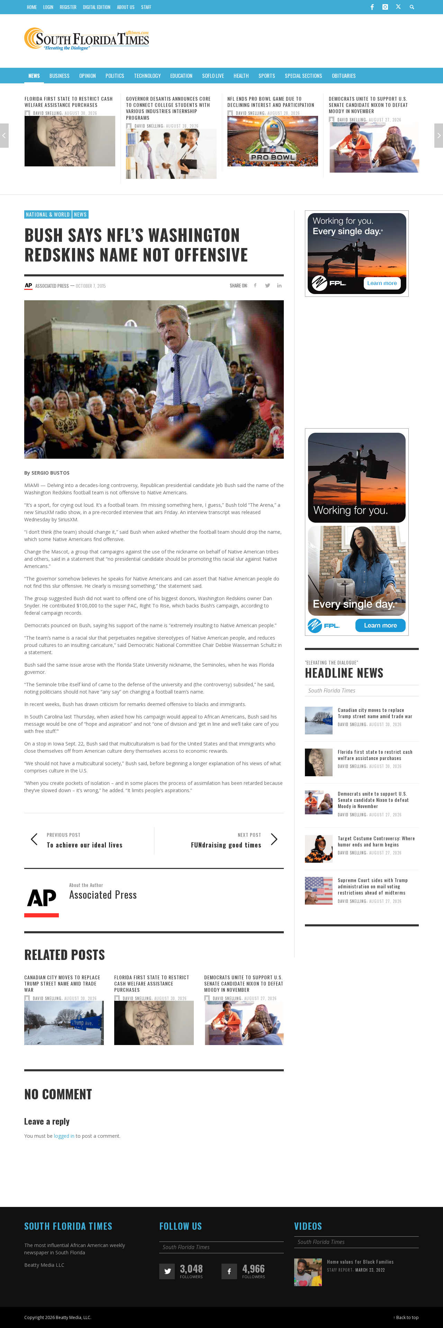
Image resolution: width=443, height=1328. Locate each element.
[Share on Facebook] (255, 285)
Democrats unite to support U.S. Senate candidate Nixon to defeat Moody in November (267, 105)
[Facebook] (372, 7)
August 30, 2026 (80, 998)
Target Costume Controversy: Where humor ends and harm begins (373, 101)
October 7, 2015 (91, 285)
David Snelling (47, 126)
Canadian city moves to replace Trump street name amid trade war (62, 983)
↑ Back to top (406, 1317)
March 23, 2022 (370, 1270)
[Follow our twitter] (167, 1271)
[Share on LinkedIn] (279, 285)
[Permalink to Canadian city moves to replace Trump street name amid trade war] (64, 1025)
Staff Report (340, 1270)
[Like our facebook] (229, 1271)
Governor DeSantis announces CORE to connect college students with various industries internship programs (67, 108)
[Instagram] (385, 7)
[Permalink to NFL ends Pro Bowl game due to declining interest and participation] (171, 143)
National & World (48, 214)
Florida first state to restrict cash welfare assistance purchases (151, 983)
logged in (64, 1136)
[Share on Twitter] (267, 285)
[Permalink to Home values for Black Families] (308, 1272)
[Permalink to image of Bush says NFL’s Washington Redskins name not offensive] (154, 379)
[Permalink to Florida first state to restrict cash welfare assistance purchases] (154, 1025)
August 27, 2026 (284, 119)
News (80, 214)
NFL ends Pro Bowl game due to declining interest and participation (169, 101)
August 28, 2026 (81, 126)
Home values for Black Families (360, 1261)
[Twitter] (398, 7)
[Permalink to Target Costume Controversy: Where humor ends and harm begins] (374, 143)
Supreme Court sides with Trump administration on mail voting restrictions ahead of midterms (373, 886)
